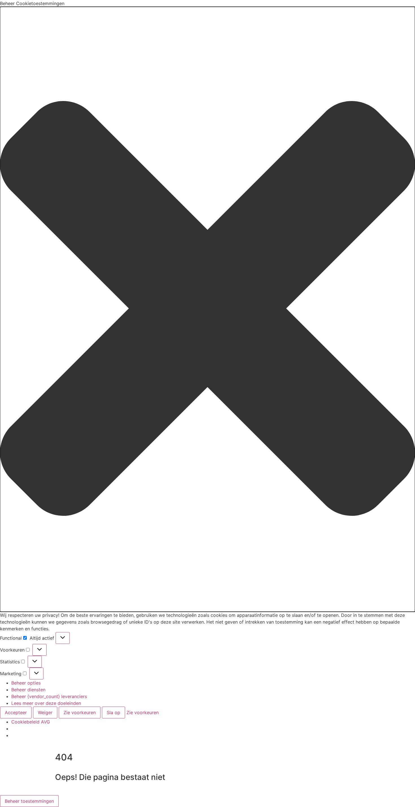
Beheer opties (26, 683)
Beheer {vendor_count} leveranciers (49, 696)
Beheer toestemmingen (29, 801)
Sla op (113, 712)
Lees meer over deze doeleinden (46, 703)
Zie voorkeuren (80, 712)
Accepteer (16, 712)
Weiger (45, 712)
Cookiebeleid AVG (30, 722)
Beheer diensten (28, 689)
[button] (207, 309)
